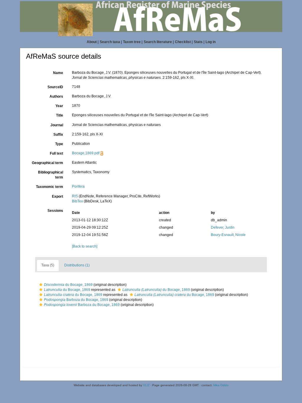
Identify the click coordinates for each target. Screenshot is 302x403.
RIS (75, 196)
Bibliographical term (50, 174)
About (92, 42)
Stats (198, 42)
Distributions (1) (77, 265)
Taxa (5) (47, 265)
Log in (211, 42)
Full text (56, 153)
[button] (41, 284)
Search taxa (110, 42)
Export (57, 196)
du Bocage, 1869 (68, 285)
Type (59, 144)
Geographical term (47, 163)
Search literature (158, 42)
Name (58, 73)
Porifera (78, 186)
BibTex (77, 201)
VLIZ (146, 385)
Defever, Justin (222, 227)
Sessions (55, 211)
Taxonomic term (49, 187)
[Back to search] (84, 246)
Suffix (58, 134)
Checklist (183, 42)
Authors (56, 96)
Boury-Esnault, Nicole (228, 235)
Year (59, 106)
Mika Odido (221, 385)
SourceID (55, 87)
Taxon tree (132, 42)
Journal (56, 125)
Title (59, 115)
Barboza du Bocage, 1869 (76, 300)
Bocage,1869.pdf (85, 153)
